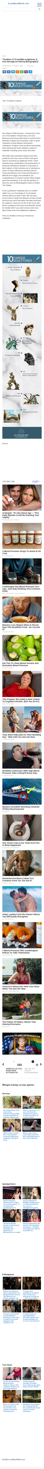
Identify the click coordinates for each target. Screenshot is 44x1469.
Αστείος (6, 1093)
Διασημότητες (9, 1184)
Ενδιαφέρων (8, 1274)
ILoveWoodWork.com (18, 3)
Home (4, 56)
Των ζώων (30, 66)
